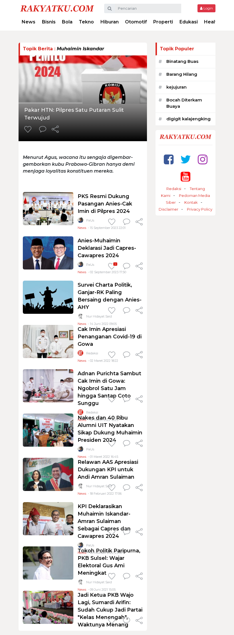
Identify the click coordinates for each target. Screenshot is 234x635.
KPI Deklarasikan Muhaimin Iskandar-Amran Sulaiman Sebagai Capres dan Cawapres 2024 (104, 521)
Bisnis (49, 22)
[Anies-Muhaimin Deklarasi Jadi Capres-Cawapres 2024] (48, 252)
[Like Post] (28, 129)
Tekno (86, 22)
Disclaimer (168, 209)
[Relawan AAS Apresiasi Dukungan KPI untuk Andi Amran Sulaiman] (48, 474)
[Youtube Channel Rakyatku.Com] (185, 176)
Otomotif (136, 22)
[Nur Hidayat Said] (80, 317)
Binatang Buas (182, 61)
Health (212, 22)
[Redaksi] (80, 354)
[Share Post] (55, 129)
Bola (67, 22)
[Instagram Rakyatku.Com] (202, 159)
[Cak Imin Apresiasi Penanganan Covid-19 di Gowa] (48, 341)
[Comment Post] (42, 129)
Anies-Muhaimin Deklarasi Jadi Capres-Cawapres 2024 (107, 248)
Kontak (191, 202)
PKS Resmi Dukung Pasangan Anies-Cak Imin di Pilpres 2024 (105, 203)
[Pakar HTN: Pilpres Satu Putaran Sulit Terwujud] (83, 79)
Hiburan (109, 22)
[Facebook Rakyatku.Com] (168, 159)
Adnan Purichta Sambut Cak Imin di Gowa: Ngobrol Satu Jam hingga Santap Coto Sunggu (109, 388)
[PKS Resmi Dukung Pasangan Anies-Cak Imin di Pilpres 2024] (48, 208)
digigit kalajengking (188, 118)
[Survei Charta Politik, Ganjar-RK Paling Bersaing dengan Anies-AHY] (48, 296)
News (28, 22)
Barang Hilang (181, 74)
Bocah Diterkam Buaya (184, 103)
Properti (163, 22)
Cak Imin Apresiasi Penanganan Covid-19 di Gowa (110, 336)
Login (208, 8)
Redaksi (92, 353)
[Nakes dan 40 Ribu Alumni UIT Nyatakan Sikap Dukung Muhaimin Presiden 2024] (48, 429)
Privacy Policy (199, 209)
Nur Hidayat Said (99, 316)
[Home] (57, 8)
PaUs (90, 220)
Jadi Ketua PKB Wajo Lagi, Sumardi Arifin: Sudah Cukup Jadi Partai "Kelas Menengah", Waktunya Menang (110, 610)
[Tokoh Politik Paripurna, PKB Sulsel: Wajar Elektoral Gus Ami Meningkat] (48, 562)
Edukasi (188, 22)
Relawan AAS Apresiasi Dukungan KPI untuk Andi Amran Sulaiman (108, 469)
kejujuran (176, 87)
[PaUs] (80, 221)
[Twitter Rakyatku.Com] (185, 159)
